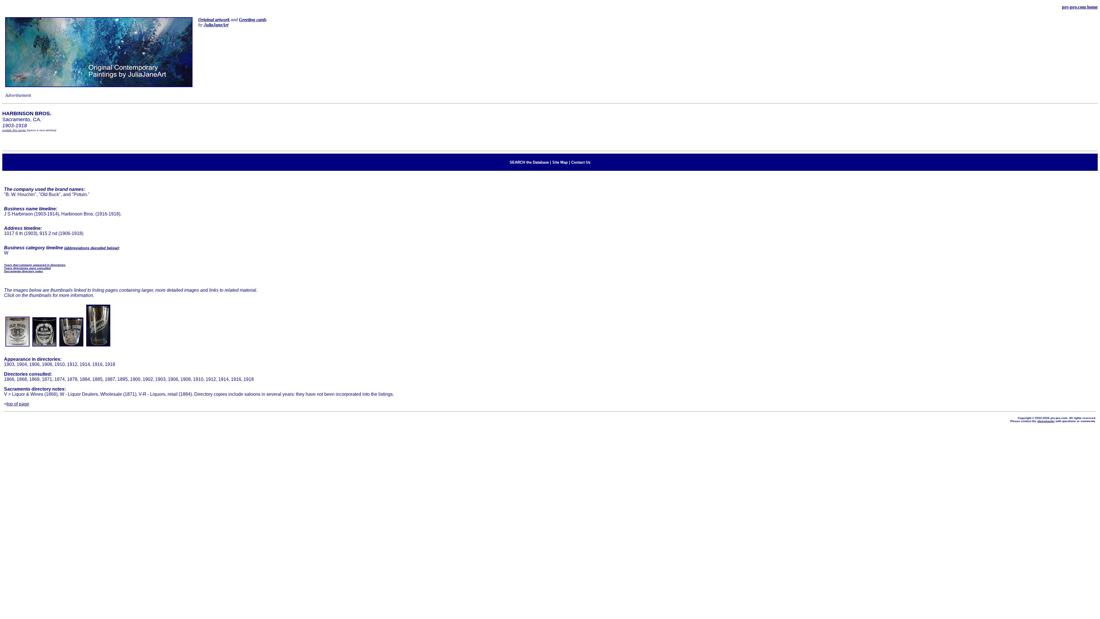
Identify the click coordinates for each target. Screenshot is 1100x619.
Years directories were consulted (27, 268)
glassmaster (1046, 421)
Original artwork (214, 19)
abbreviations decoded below (91, 248)
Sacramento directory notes (23, 271)
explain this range (14, 130)
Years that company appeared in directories (35, 265)
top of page (18, 403)
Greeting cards (252, 19)
